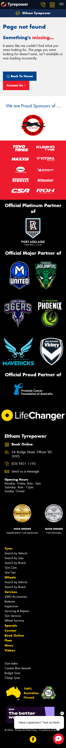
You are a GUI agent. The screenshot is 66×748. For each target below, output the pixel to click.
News (9, 645)
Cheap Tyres (12, 678)
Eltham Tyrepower (35, 13)
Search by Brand (15, 563)
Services (11, 592)
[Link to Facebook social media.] (33, 739)
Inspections (11, 606)
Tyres (8, 548)
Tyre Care (11, 568)
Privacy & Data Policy (26, 730)
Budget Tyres (12, 673)
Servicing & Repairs (17, 611)
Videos (10, 650)
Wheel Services (14, 621)
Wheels (10, 577)
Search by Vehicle (16, 553)
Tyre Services (13, 616)
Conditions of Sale (48, 730)
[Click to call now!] (43, 4)
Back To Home (21, 76)
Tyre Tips (10, 572)
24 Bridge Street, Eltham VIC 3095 (32, 454)
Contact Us (15, 85)
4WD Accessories (16, 597)
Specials (11, 625)
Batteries (10, 601)
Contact (10, 630)
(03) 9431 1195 (24, 464)
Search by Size (14, 558)
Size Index (11, 663)
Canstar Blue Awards (18, 668)
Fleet (8, 640)
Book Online (14, 635)
